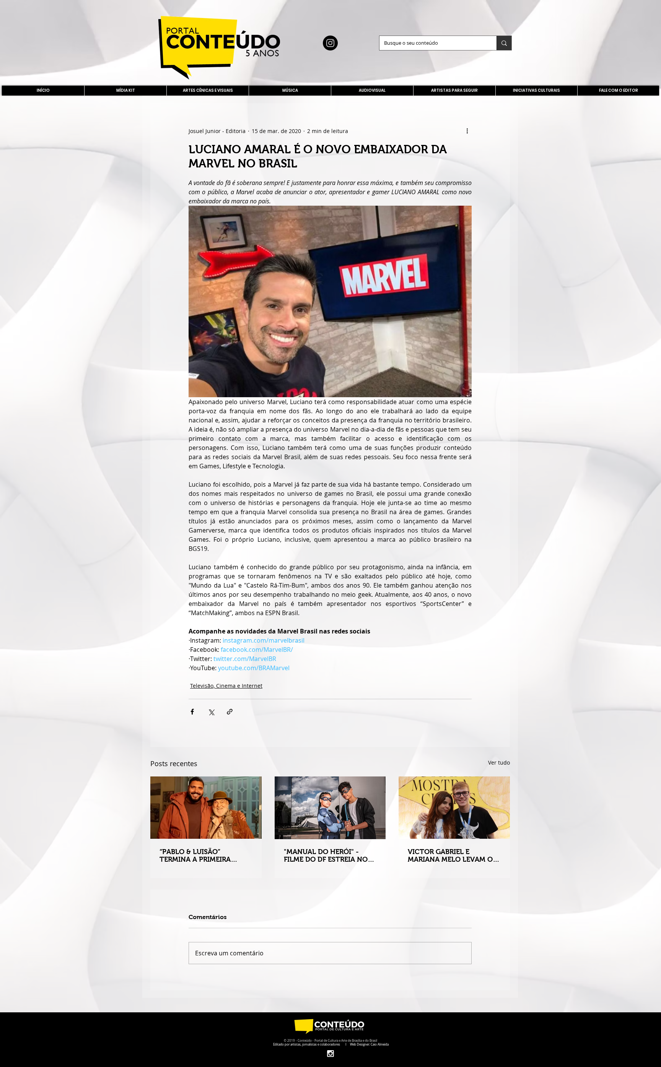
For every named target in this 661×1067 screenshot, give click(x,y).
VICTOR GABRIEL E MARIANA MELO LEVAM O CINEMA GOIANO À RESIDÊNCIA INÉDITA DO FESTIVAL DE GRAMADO (450, 855)
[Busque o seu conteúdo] (504, 43)
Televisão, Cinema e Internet (226, 685)
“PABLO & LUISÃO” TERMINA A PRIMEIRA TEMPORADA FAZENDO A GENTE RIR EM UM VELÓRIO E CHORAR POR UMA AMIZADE (205, 855)
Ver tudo (499, 762)
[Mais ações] (467, 130)
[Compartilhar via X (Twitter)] (211, 711)
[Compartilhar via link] (229, 711)
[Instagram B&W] (330, 1053)
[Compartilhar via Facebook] (192, 711)
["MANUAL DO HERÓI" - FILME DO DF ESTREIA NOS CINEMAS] (330, 807)
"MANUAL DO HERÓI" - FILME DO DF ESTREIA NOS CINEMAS (327, 855)
